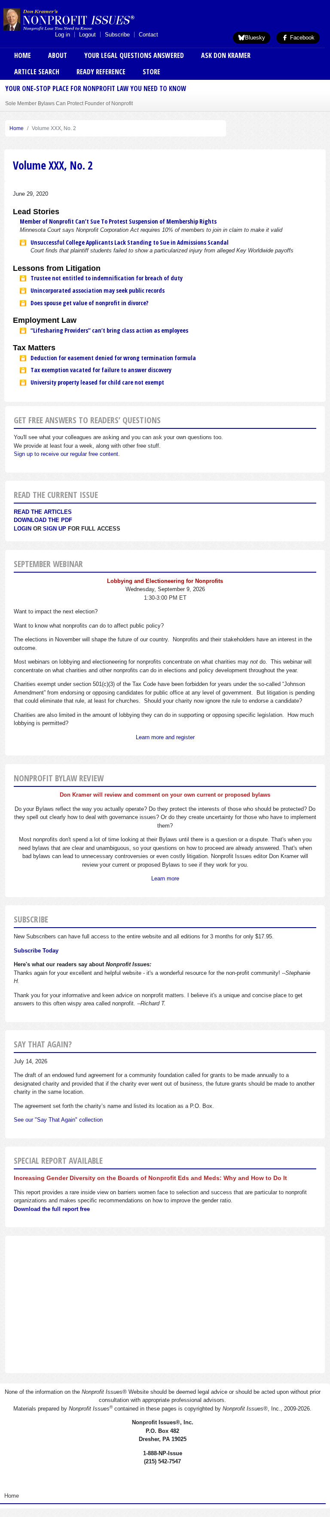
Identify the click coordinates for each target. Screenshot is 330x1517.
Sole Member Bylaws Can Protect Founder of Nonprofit (69, 103)
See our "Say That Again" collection (58, 1120)
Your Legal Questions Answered (134, 55)
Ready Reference (100, 71)
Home (22, 55)
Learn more (165, 878)
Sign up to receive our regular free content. (67, 454)
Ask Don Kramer (226, 55)
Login (22, 528)
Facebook (301, 37)
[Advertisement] (165, 1304)
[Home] (82, 19)
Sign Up (54, 528)
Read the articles (43, 512)
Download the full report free (52, 1209)
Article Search (36, 71)
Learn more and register (165, 737)
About (57, 55)
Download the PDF (43, 520)
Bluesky (255, 37)
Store (151, 71)
